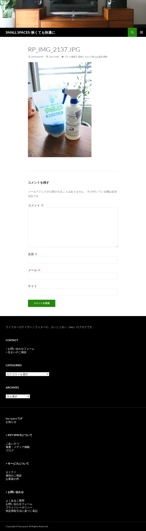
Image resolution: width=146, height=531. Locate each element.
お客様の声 (12, 478)
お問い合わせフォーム (19, 504)
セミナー (11, 472)
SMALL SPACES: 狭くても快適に (30, 32)
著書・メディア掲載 (18, 447)
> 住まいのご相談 (16, 352)
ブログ (10, 450)
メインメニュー (141, 32)
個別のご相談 (14, 475)
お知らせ (11, 421)
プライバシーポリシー (19, 507)
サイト (32, 286)
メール (34, 270)
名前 (33, 254)
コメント (36, 205)
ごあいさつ (12, 443)
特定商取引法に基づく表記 (22, 510)
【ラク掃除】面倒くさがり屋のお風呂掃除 (86, 56)
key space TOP (14, 418)
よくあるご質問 (15, 500)
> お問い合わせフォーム (20, 348)
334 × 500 (54, 56)
